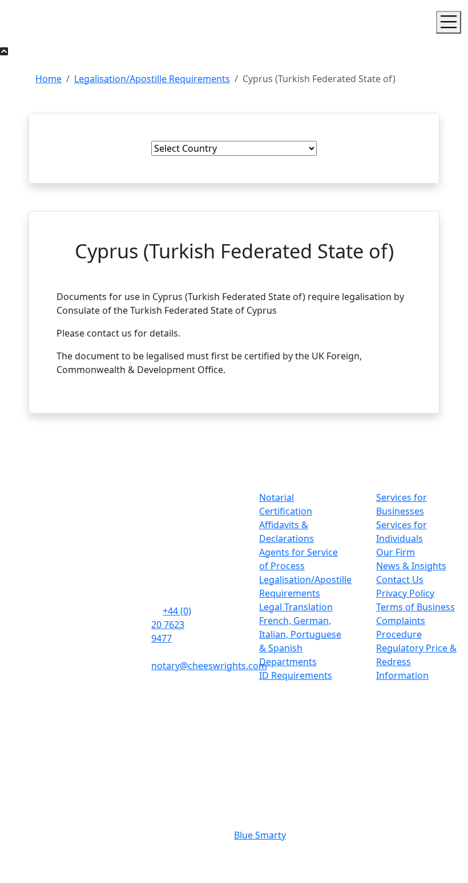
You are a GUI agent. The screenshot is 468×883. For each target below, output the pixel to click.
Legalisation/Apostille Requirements (152, 78)
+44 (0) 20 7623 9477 (171, 625)
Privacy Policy (405, 593)
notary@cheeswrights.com (209, 665)
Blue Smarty (260, 835)
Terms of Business (415, 607)
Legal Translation (296, 607)
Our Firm (395, 552)
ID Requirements (295, 675)
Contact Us (399, 579)
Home (48, 78)
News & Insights (411, 566)
